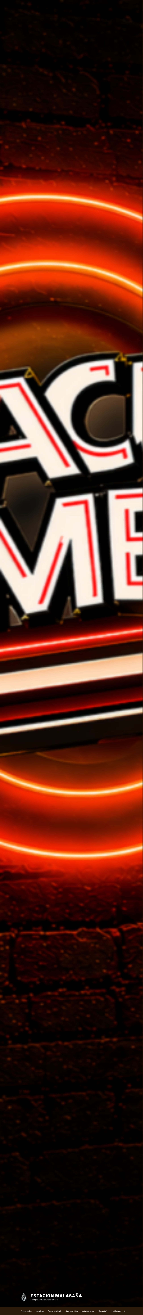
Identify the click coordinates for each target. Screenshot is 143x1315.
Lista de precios (88, 1311)
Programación (26, 1311)
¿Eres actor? (102, 1311)
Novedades (40, 1311)
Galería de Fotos (72, 1311)
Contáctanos (116, 1311)
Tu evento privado (54, 1311)
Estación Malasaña (56, 1295)
